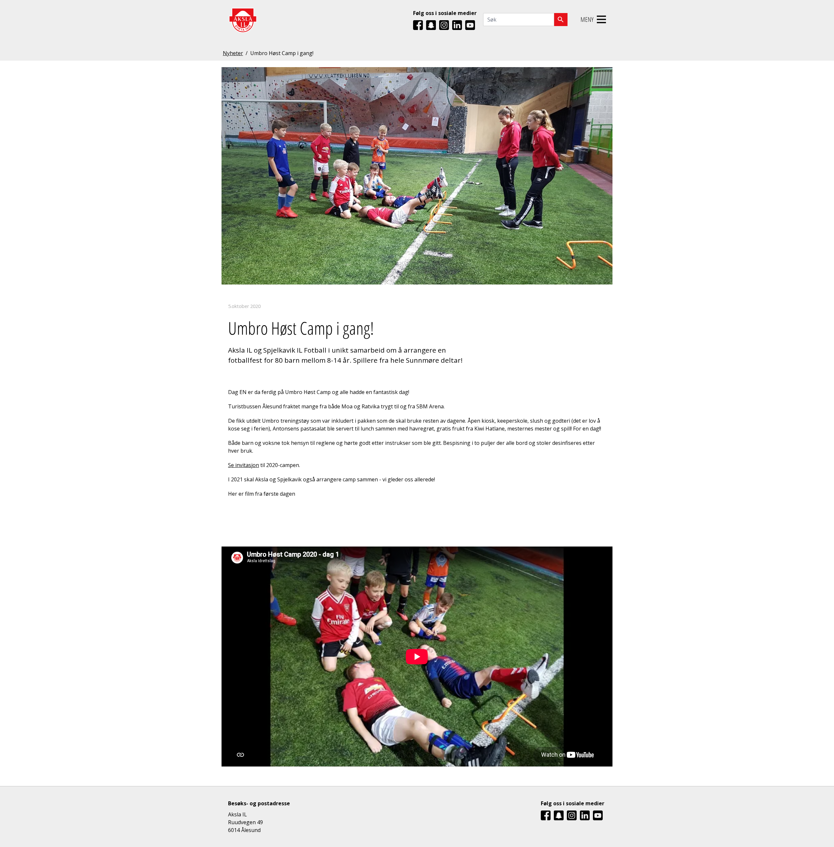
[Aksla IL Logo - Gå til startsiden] (242, 20)
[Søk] (561, 19)
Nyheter (233, 53)
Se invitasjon (243, 465)
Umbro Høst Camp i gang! (281, 53)
